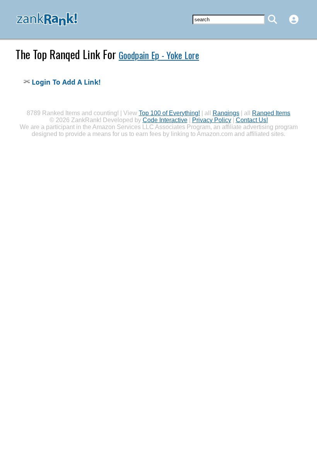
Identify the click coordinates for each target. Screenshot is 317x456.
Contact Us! (252, 120)
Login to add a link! (65, 82)
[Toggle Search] (272, 19)
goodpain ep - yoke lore (159, 55)
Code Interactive (165, 120)
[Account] (294, 19)
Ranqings (226, 113)
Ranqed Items (271, 113)
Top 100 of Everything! (169, 113)
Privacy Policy (211, 120)
